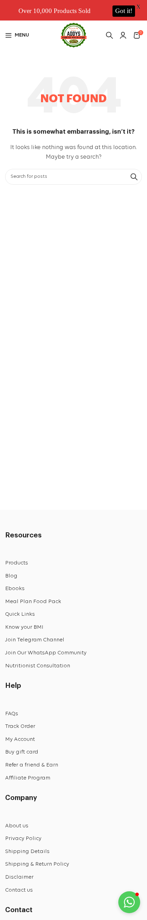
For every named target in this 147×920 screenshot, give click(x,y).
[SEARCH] (134, 177)
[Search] (109, 35)
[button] (129, 902)
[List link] (73, 563)
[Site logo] (73, 34)
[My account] (123, 35)
